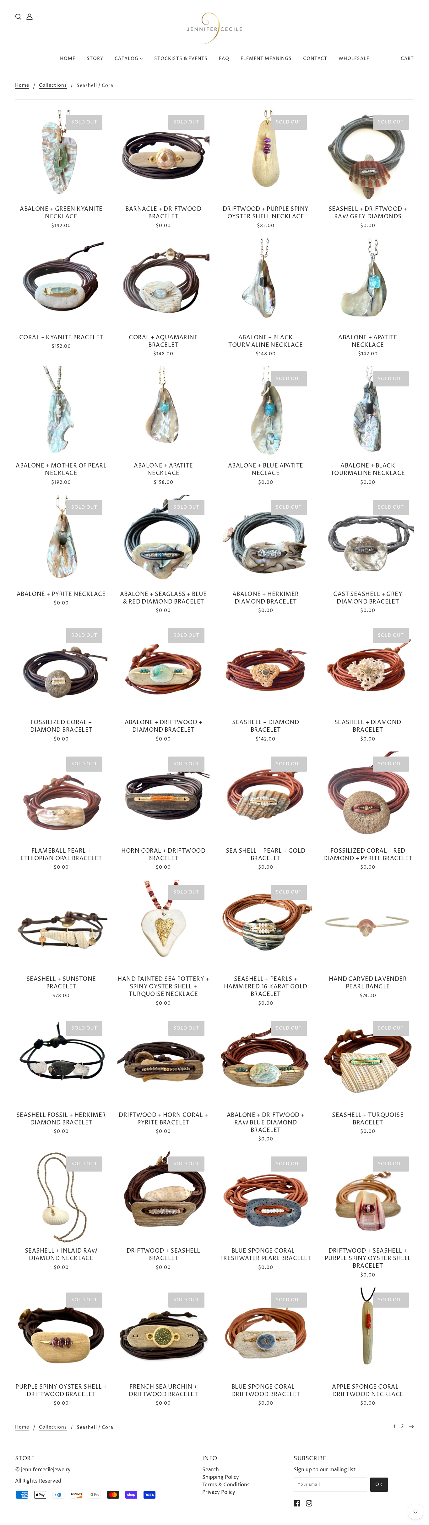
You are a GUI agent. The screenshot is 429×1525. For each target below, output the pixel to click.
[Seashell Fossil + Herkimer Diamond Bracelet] (61, 1062)
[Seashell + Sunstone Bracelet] (61, 926)
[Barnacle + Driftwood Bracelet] (163, 156)
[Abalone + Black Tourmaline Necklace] (266, 284)
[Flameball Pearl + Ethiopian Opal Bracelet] (61, 798)
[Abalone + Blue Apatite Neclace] (266, 412)
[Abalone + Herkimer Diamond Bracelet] (266, 541)
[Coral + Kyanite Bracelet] (61, 284)
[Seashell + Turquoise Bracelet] (368, 1062)
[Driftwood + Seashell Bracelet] (163, 1197)
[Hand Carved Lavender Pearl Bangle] (368, 926)
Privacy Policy (218, 1492)
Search (210, 1469)
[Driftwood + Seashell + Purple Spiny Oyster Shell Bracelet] (368, 1197)
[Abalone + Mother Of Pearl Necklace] (61, 412)
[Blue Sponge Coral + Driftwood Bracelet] (266, 1333)
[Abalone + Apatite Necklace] (368, 284)
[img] (18, 16)
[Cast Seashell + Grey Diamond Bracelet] (368, 541)
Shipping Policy (220, 1477)
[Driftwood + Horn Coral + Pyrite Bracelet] (163, 1062)
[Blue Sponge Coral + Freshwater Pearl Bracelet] (266, 1197)
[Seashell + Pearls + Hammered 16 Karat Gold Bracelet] (266, 926)
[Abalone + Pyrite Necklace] (61, 541)
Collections (53, 85)
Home (22, 85)
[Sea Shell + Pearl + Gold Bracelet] (266, 798)
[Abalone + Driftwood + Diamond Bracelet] (163, 669)
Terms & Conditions (226, 1484)
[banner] (214, 28)
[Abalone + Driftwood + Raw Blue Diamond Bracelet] (266, 1062)
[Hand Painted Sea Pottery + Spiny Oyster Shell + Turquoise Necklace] (163, 926)
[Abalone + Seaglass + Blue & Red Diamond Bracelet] (163, 541)
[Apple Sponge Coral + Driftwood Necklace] (368, 1333)
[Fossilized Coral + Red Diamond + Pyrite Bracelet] (368, 798)
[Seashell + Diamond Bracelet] (266, 669)
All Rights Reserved (38, 1481)
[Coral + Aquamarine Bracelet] (163, 284)
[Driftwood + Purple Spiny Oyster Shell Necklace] (266, 156)
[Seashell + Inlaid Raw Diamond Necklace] (61, 1197)
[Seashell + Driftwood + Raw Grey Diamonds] (368, 156)
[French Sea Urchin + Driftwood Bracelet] (163, 1333)
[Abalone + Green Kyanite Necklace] (61, 156)
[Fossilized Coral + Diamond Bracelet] (61, 669)
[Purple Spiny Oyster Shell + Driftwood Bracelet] (61, 1333)
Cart (407, 59)
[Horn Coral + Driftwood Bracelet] (163, 798)
